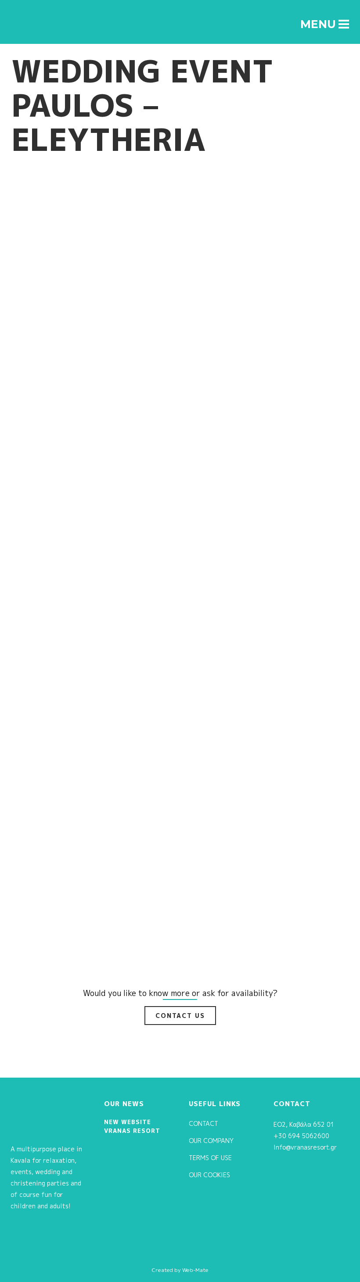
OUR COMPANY (211, 1140)
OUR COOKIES (209, 1175)
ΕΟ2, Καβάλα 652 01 (304, 1124)
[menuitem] (312, 9)
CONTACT (203, 1123)
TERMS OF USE (210, 1157)
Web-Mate (195, 1270)
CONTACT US (180, 1015)
